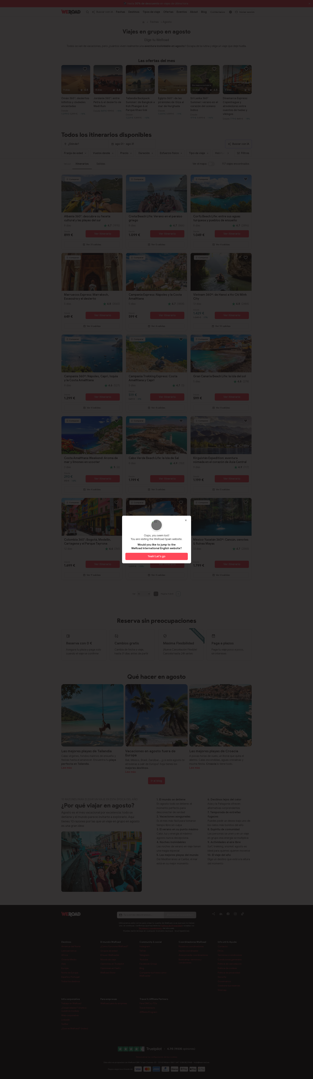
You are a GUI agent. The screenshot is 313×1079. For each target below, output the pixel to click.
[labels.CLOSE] (186, 520)
